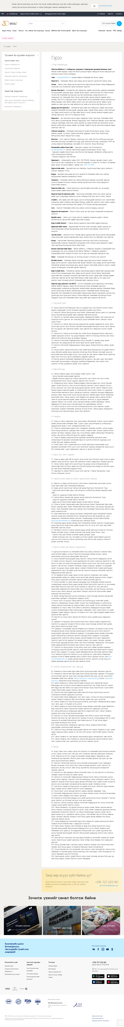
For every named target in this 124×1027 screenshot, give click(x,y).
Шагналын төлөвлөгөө (13, 107)
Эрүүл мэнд (6, 31)
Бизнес (109, 31)
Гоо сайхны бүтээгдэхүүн (34, 31)
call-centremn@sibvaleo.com (108, 886)
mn (3, 14)
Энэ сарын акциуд (32, 974)
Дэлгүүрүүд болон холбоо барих (55, 14)
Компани (102, 31)
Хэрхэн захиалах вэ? (12, 65)
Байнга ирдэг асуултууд (14, 80)
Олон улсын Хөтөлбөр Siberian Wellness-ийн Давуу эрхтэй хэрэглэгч (20, 102)
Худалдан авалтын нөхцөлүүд (16, 76)
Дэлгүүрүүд (52, 969)
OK (94, 6)
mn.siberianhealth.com (64, 78)
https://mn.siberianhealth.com (61, 521)
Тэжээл (21, 31)
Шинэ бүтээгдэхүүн (79, 31)
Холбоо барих (10, 84)
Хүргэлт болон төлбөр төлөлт (29, 14)
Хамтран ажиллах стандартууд (16, 97)
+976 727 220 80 (106, 882)
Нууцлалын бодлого (12, 69)
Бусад (47, 31)
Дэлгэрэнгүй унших (105, 6)
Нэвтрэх (102, 14)
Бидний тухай (9, 966)
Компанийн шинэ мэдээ (12, 974)
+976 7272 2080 (89, 165)
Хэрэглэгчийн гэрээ (12, 61)
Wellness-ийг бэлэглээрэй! (61, 31)
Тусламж (118, 14)
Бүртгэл (110, 14)
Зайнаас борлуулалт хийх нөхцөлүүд (86, 678)
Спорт (14, 31)
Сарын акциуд (7, 38)
